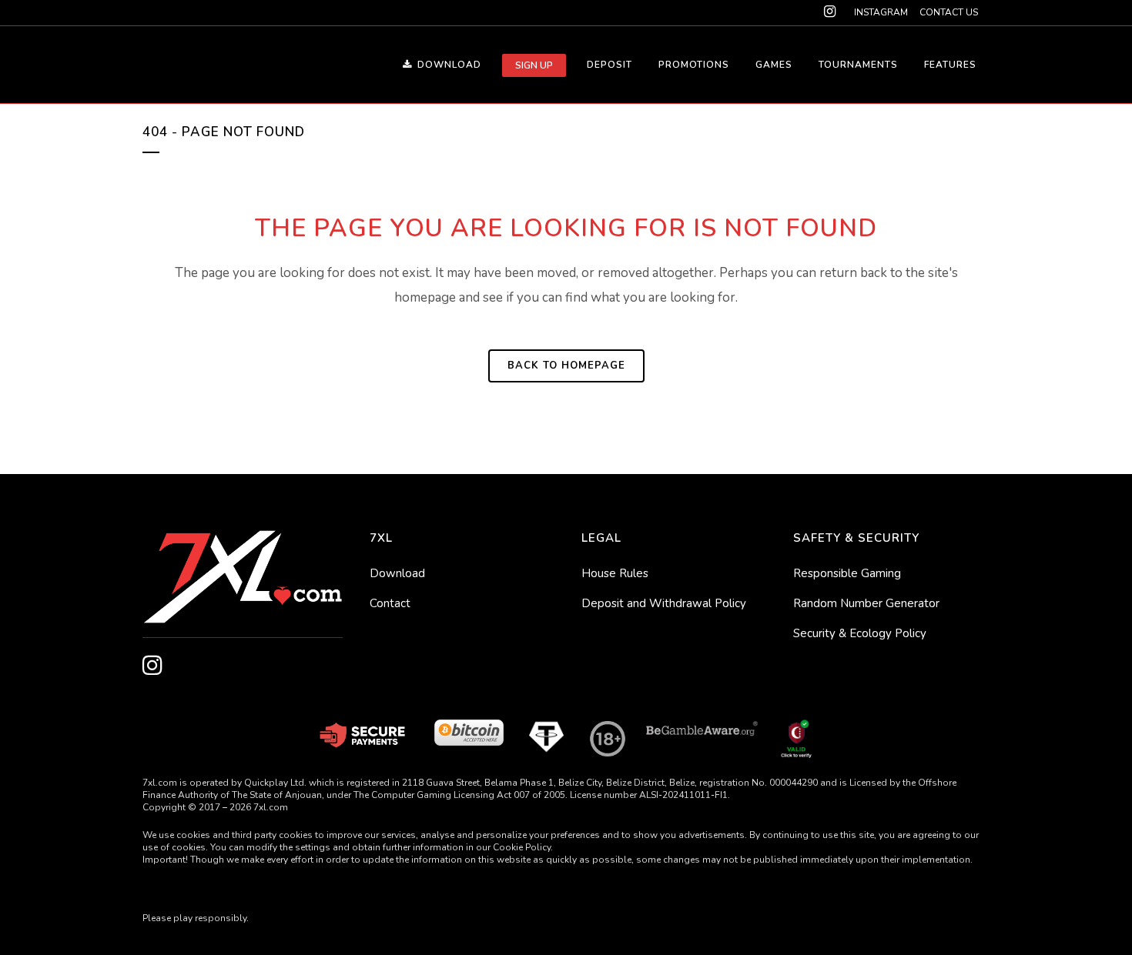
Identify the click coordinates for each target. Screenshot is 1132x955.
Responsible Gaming (847, 573)
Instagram (881, 12)
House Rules (614, 573)
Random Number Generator (866, 603)
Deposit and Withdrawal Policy (663, 603)
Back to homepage (566, 365)
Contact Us (948, 12)
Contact (390, 603)
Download (397, 573)
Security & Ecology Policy (859, 633)
